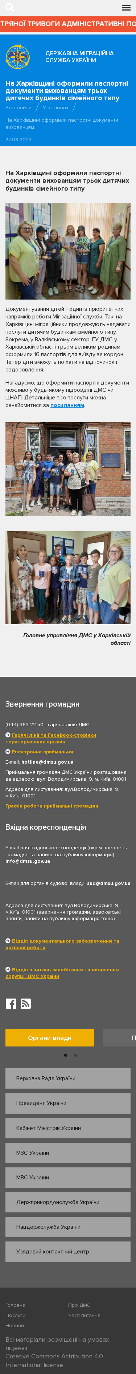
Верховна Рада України (45, 1078)
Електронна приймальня (42, 752)
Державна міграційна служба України (79, 57)
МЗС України (32, 1152)
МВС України (32, 1177)
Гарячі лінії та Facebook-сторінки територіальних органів (50, 738)
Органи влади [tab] (49, 1038)
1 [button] (65, 1055)
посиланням (67, 405)
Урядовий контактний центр (52, 1251)
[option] (54, 1039)
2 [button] (75, 1055)
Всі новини (18, 108)
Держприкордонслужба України (57, 1202)
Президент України (41, 1103)
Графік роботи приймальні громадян (51, 806)
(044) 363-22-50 (24, 724)
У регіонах (56, 108)
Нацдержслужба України (48, 1227)
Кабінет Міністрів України (48, 1128)
